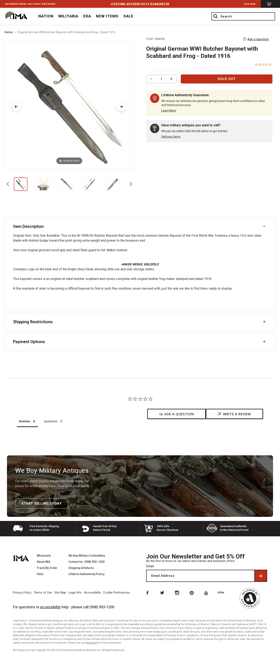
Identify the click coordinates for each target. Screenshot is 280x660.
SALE (128, 16)
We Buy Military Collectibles (86, 555)
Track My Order (47, 567)
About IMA (43, 561)
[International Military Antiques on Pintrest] (192, 592)
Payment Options (29, 341)
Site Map (60, 592)
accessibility (50, 607)
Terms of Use (43, 592)
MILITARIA (68, 16)
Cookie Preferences (116, 592)
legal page (91, 642)
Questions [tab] (50, 421)
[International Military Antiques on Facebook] (147, 592)
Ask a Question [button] (179, 414)
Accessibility (92, 592)
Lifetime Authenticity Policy (86, 574)
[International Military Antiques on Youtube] (207, 592)
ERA (87, 16)
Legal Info (75, 592)
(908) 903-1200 (101, 607)
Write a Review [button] (237, 414)
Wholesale (44, 555)
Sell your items (170, 136)
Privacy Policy (22, 592)
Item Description (28, 226)
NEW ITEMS (107, 16)
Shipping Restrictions (33, 321)
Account (249, 3)
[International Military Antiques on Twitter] (162, 592)
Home (9, 32)
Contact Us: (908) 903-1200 (86, 561)
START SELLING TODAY (42, 503)
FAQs (40, 574)
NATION (45, 16)
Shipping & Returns (81, 567)
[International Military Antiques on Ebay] (221, 592)
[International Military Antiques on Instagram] (177, 592)
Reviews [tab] (24, 421)
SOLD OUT (227, 79)
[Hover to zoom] (69, 105)
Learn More (168, 110)
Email (150, 566)
